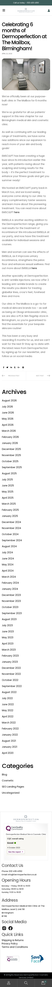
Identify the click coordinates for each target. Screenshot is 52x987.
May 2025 (7, 491)
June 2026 (8, 412)
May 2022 (7, 710)
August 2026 (9, 400)
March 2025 (9, 503)
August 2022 (9, 692)
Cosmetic (8, 780)
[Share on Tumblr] (15, 367)
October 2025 (10, 461)
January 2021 (9, 747)
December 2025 (11, 449)
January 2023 (10, 662)
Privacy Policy (10, 943)
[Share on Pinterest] (23, 367)
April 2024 (8, 570)
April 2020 (8, 753)
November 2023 (11, 601)
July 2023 (7, 625)
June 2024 (8, 558)
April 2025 (8, 497)
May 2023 (7, 637)
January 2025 (10, 516)
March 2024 (9, 577)
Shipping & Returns (13, 940)
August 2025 (9, 473)
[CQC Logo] (14, 830)
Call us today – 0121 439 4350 (26, 2)
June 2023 (8, 631)
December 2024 (11, 522)
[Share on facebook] (3, 367)
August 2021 (9, 741)
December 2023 (11, 595)
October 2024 (10, 534)
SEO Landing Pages (13, 786)
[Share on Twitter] (7, 367)
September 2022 (12, 686)
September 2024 (12, 540)
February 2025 (10, 510)
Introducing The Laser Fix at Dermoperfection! (38, 375)
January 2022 (10, 734)
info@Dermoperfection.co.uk (22, 874)
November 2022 (11, 674)
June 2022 (8, 704)
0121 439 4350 (15, 871)
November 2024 (11, 528)
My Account (8, 983)
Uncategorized (10, 792)
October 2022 (10, 680)
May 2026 (7, 418)
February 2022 (10, 728)
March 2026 (9, 431)
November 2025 (11, 455)
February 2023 (10, 655)
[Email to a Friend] (27, 367)
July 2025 (7, 479)
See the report (14, 852)
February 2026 (10, 437)
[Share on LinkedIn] (11, 367)
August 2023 (9, 619)
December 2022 (11, 668)
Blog (4, 774)
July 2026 (7, 406)
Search (26, 983)
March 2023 (9, 649)
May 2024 (8, 564)
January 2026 (10, 443)
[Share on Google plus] (19, 367)
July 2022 (7, 698)
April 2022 (7, 716)
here (16, 212)
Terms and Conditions (15, 947)
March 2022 (9, 722)
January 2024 (10, 589)
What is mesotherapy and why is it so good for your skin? (14, 375)
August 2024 (9, 546)
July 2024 (7, 552)
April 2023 (7, 643)
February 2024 (10, 583)
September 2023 (12, 613)
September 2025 (12, 467)
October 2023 (10, 607)
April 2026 (8, 425)
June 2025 (8, 485)
